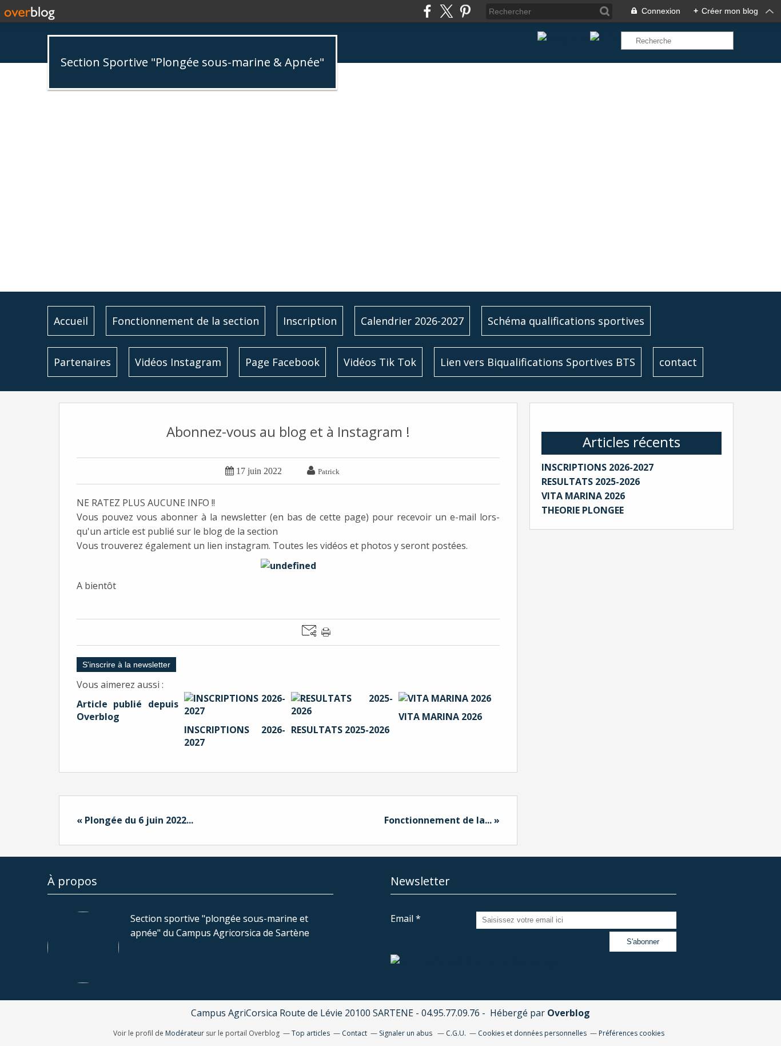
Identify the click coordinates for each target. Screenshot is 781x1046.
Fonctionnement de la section (185, 321)
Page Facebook (282, 362)
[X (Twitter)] (446, 11)
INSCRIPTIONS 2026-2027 (597, 467)
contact (678, 362)
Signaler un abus (406, 1033)
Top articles (311, 1033)
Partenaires (82, 362)
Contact (354, 1033)
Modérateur (184, 1033)
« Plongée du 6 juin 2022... (135, 820)
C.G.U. (456, 1033)
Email (401, 918)
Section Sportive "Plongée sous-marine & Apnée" (192, 62)
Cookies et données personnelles (532, 1033)
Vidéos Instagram (178, 362)
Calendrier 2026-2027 (412, 321)
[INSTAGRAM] (475, 961)
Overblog (568, 1013)
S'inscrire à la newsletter (126, 664)
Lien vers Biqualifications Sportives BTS (537, 362)
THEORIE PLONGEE (582, 510)
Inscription (310, 321)
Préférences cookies (631, 1033)
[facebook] (427, 11)
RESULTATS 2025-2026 (590, 481)
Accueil (71, 321)
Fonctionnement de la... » (442, 820)
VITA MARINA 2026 (583, 496)
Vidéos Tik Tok (380, 362)
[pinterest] (465, 11)
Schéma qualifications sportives (566, 321)
